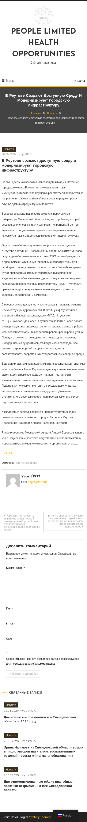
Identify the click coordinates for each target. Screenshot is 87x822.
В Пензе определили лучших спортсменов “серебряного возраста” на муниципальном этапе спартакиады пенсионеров (65, 521)
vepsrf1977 (26, 154)
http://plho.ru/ (37, 482)
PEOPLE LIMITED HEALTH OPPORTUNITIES (43, 43)
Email (10, 624)
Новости (9, 149)
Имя (9, 609)
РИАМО (7, 453)
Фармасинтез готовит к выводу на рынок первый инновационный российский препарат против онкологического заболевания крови (22, 522)
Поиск (77, 81)
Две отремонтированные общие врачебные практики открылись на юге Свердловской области (38, 786)
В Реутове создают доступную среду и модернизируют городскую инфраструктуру (39, 166)
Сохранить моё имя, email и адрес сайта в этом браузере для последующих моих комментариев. (42, 661)
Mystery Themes (40, 817)
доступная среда (26, 463)
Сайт (9, 639)
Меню (10, 80)
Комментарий (15, 568)
